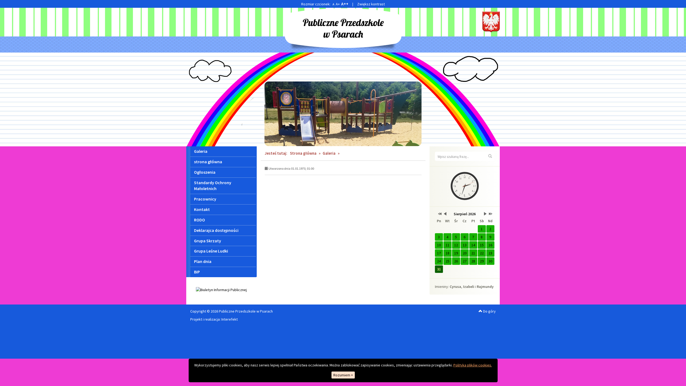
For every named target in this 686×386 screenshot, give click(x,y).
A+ (338, 4)
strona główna (208, 161)
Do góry (489, 311)
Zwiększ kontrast (371, 4)
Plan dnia (202, 261)
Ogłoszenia (204, 172)
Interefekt (229, 319)
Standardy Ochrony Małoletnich (212, 185)
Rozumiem (343, 375)
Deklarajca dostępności (216, 230)
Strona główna (303, 153)
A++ (344, 3)
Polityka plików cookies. (472, 365)
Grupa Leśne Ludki (211, 251)
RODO (199, 219)
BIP (197, 271)
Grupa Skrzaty (207, 240)
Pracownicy (205, 199)
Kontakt (202, 209)
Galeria (200, 151)
